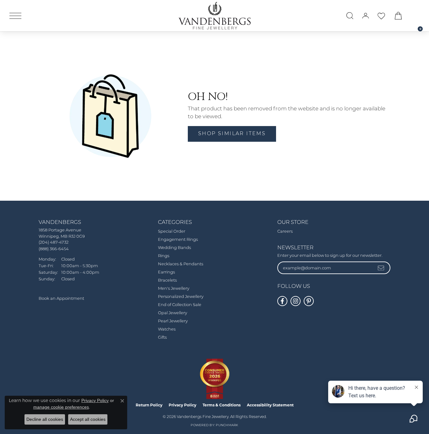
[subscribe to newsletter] (381, 267)
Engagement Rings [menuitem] (178, 240)
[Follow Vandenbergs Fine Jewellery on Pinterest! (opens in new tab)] (309, 301)
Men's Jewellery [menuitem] (173, 289)
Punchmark (227, 425)
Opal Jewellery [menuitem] (172, 313)
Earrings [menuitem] (166, 272)
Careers (285, 232)
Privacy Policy (182, 405)
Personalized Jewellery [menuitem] (181, 297)
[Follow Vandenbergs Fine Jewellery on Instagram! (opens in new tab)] (296, 301)
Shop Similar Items (232, 133)
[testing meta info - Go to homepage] (214, 15)
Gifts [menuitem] (162, 338)
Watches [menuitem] (167, 329)
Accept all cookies (88, 419)
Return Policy (149, 405)
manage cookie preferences (61, 407)
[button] (350, 16)
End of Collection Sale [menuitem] (179, 305)
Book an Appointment (61, 299)
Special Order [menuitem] (171, 232)
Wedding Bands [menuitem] (174, 248)
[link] (417, 16)
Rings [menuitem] (163, 256)
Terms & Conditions (222, 405)
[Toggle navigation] (15, 16)
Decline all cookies (44, 419)
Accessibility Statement (270, 405)
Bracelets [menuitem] (167, 280)
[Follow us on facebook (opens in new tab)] (282, 301)
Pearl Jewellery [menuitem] (173, 321)
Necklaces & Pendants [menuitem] (180, 264)
